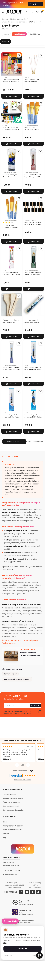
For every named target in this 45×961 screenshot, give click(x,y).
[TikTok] (38, 892)
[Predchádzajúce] (17, 765)
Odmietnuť (8, 955)
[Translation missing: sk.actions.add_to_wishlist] (19, 55)
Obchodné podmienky (11, 806)
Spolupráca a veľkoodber (13, 826)
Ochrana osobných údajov (13, 810)
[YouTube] (32, 892)
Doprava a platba (9, 794)
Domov (5, 19)
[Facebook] (21, 892)
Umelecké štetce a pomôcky (14, 22)
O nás (5, 822)
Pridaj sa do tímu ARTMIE (12, 830)
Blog (4, 838)
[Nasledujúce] (28, 765)
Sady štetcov (19, 34)
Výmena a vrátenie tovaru (13, 798)
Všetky (6, 34)
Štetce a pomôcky (18, 19)
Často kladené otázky (11, 802)
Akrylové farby (10, 674)
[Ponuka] (2, 11)
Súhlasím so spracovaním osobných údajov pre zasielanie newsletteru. (18, 712)
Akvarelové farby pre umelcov (17, 679)
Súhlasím (22, 948)
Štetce (4, 640)
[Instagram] (27, 892)
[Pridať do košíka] (11, 96)
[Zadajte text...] (27, 11)
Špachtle (34, 640)
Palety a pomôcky (9, 643)
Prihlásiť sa (35, 705)
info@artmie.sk (11, 874)
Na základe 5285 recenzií (22, 780)
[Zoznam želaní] (37, 12)
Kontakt (6, 834)
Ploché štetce (25, 640)
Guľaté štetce (35, 34)
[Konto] (32, 11)
